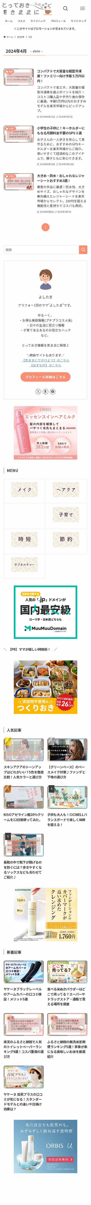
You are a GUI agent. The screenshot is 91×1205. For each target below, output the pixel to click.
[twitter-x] (38, 391)
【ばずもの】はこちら (45, 365)
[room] (45, 391)
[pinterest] (52, 391)
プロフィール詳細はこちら (45, 377)
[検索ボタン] (65, 8)
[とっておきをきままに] (27, 8)
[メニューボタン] (82, 8)
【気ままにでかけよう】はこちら (45, 360)
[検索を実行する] (83, 249)
